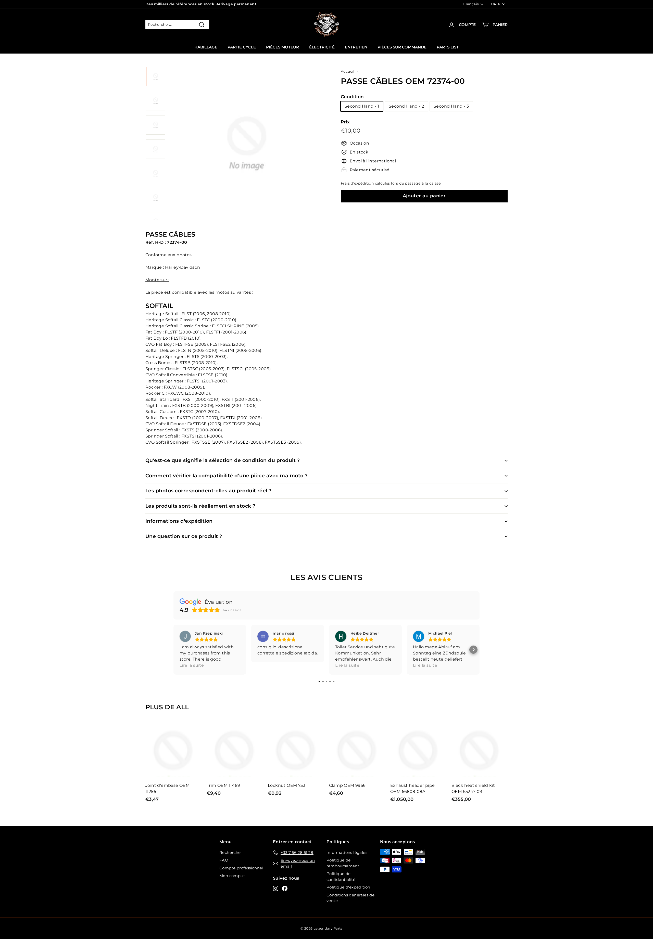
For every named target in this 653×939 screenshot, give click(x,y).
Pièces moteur (282, 47)
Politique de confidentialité (340, 876)
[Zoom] (247, 149)
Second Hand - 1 (362, 106)
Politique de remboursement (342, 863)
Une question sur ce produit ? (183, 536)
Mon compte (232, 875)
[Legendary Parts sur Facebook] (284, 888)
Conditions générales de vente (350, 898)
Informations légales (346, 852)
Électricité (322, 47)
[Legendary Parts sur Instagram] (275, 888)
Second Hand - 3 (451, 106)
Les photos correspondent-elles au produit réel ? (208, 491)
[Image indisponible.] (155, 76)
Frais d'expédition (357, 183)
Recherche (230, 852)
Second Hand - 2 (406, 106)
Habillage (205, 47)
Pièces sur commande (402, 47)
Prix (345, 121)
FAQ (223, 860)
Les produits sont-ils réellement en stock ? (200, 506)
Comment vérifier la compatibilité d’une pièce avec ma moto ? (226, 476)
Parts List (448, 47)
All (182, 707)
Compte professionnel (241, 868)
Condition (352, 96)
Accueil (348, 71)
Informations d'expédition (179, 521)
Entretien (356, 47)
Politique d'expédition (348, 887)
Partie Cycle (242, 47)
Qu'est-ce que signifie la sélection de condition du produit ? (222, 460)
